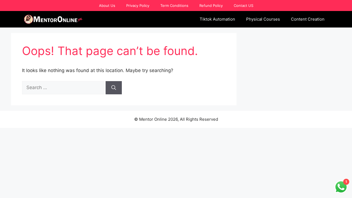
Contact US (243, 5)
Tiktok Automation (217, 19)
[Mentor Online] (53, 19)
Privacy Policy (137, 5)
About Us (107, 5)
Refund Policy (211, 5)
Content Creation (307, 19)
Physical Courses (263, 19)
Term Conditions (174, 5)
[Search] (114, 87)
